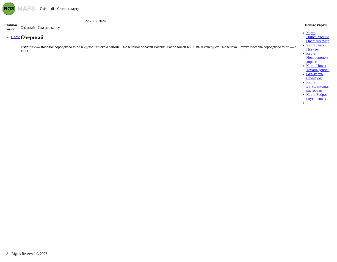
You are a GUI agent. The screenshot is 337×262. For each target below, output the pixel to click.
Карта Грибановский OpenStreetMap (317, 37)
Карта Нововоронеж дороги (317, 57)
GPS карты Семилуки (314, 76)
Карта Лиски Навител (316, 47)
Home (15, 37)
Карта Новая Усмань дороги (317, 68)
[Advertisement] (168, 17)
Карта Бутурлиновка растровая (317, 86)
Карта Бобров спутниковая (317, 97)
